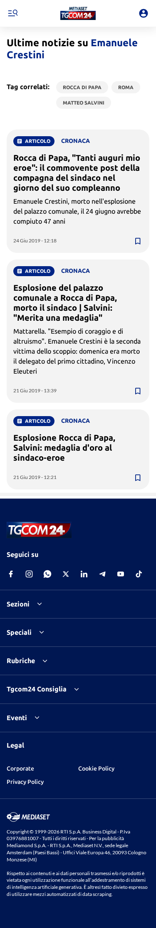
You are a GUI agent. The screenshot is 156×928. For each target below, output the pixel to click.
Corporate (20, 768)
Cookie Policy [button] (96, 768)
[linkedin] (84, 574)
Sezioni (18, 604)
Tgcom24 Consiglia (37, 689)
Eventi (17, 717)
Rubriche (21, 660)
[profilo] (143, 13)
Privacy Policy (25, 781)
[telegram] (102, 574)
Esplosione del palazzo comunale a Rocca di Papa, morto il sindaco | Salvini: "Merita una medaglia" (65, 302)
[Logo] (78, 13)
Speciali (19, 632)
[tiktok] (139, 574)
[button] (78, 13)
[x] (66, 574)
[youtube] (120, 574)
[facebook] (11, 574)
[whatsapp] (47, 574)
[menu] (12, 13)
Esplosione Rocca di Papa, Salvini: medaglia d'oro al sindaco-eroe (64, 447)
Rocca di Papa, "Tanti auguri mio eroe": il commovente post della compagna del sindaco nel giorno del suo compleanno (76, 172)
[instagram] (29, 574)
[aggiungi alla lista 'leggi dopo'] (138, 241)
